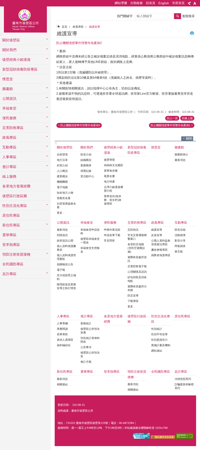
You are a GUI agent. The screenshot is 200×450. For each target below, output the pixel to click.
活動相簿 (180, 235)
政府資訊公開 (65, 240)
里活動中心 (87, 176)
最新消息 (180, 159)
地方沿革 (62, 159)
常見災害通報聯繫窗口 (137, 237)
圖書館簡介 (181, 154)
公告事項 (85, 347)
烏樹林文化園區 (113, 165)
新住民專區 (64, 371)
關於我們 (86, 147)
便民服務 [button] (9, 118)
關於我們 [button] (9, 50)
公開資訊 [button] (9, 99)
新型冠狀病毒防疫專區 (20, 69)
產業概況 (62, 176)
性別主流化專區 (160, 319)
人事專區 (63, 316)
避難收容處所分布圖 (137, 288)
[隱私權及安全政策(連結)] (163, 437)
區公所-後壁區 (25, 19)
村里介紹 (62, 165)
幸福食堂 (86, 222)
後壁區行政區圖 (14, 196)
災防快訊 (133, 229)
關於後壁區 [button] (11, 40)
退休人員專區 (65, 339)
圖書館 (179, 147)
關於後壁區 (64, 147)
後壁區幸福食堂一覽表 (90, 240)
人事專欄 (62, 323)
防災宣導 (133, 295)
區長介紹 (85, 154)
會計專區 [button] (9, 167)
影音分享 (180, 240)
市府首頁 (178, 3)
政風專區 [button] (9, 137)
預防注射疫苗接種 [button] (16, 254)
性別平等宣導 (159, 334)
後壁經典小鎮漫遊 (113, 150)
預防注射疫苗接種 (137, 374)
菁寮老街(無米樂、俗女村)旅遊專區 (112, 200)
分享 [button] (189, 3)
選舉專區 (9, 235)
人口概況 (62, 170)
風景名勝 (109, 176)
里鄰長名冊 (64, 198)
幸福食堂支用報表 (90, 249)
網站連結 (156, 350)
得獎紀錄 (85, 170)
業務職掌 (85, 165)
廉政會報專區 (159, 249)
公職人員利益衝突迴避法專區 (160, 242)
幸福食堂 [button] (9, 108)
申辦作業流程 (112, 229)
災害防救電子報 (137, 266)
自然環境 (62, 154)
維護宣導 (94, 26)
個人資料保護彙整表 (66, 247)
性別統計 (156, 328)
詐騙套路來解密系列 (184, 386)
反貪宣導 (156, 235)
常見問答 (109, 240)
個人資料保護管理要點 (66, 257)
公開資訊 (63, 222)
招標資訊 (62, 235)
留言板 (179, 251)
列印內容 (192, 33)
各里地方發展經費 (16, 186)
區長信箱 (180, 229)
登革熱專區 (11, 245)
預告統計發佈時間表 (90, 339)
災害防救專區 (137, 222)
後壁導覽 (109, 159)
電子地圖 (62, 187)
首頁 (64, 26)
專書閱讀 (62, 328)
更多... (61, 212)
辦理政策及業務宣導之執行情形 (66, 286)
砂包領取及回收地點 (137, 279)
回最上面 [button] (187, 118)
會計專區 (86, 316)
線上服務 (9, 176)
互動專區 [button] (9, 147)
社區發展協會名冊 (66, 205)
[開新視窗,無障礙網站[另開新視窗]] (184, 437)
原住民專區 (11, 215)
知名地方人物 (65, 192)
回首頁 (150, 3)
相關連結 (62, 384)
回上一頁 (172, 118)
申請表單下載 (112, 235)
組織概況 (85, 159)
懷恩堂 (7, 79)
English (163, 3)
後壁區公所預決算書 (90, 330)
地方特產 (109, 181)
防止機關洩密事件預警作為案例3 (80, 125)
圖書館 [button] (7, 89)
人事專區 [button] (9, 157)
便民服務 (110, 222)
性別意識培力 (159, 339)
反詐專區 (181, 371)
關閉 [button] (189, 138)
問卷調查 (180, 246)
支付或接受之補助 (66, 277)
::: (4, 2)
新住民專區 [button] (11, 225)
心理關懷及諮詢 (137, 271)
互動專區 (181, 222)
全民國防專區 (12, 264)
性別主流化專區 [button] (14, 206)
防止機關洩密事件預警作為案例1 (170, 125)
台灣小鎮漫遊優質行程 (113, 188)
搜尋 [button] (177, 16)
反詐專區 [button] (9, 274)
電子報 (61, 269)
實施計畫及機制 (160, 345)
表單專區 (62, 334)
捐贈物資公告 (65, 264)
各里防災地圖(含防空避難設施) (136, 248)
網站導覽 (121, 3)
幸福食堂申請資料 (90, 231)
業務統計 (85, 323)
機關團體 (62, 181)
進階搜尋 (188, 16)
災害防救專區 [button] (12, 128)
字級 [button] (194, 3)
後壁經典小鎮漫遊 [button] (16, 60)
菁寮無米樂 (111, 170)
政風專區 (78, 26)
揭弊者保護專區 (160, 255)
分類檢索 (136, 3)
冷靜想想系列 (183, 378)
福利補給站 (64, 345)
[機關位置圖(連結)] (141, 437)
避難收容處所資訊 (137, 259)
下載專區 (133, 301)
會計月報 (85, 361)
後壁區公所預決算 (90, 354)
